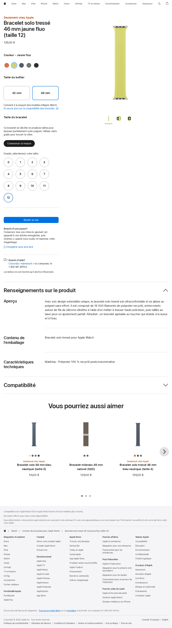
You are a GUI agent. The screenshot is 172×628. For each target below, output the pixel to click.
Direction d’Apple (143, 574)
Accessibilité (141, 541)
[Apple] (5, 530)
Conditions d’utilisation (64, 623)
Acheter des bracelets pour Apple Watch (41, 531)
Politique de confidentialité (16, 623)
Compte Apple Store (46, 546)
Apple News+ (43, 583)
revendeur (71, 610)
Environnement (142, 550)
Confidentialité (142, 554)
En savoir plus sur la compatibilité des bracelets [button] (29, 108)
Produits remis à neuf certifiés (83, 563)
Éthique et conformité (145, 587)
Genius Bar (75, 546)
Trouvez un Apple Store (49, 610)
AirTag (7, 576)
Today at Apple (76, 550)
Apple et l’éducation (111, 564)
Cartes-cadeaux (11, 584)
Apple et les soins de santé (114, 593)
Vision (6, 563)
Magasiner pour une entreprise (116, 546)
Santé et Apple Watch (112, 597)
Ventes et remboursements (90, 623)
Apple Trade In (76, 567)
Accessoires (9, 580)
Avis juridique (112, 623)
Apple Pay (8, 600)
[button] (159, 3)
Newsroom (140, 570)
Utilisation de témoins (41, 623)
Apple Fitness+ (43, 578)
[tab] (108, 119)
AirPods (7, 567)
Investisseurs (141, 583)
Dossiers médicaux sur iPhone (116, 602)
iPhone (7, 554)
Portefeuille (9, 595)
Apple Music (42, 570)
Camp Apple (75, 554)
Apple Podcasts (44, 587)
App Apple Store (77, 558)
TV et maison (10, 571)
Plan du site (126, 623)
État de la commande (79, 576)
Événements (141, 591)
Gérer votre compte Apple (49, 541)
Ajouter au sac (31, 220)
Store (6, 541)
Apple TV (41, 565)
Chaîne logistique (143, 558)
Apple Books (42, 591)
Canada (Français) (150, 620)
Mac (6, 546)
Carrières (139, 578)
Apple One (41, 561)
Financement (76, 571)
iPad (6, 550)
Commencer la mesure (19, 143)
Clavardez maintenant (21, 263)
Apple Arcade (43, 574)
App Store (41, 595)
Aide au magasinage (79, 580)
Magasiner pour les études (114, 575)
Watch (14, 531)
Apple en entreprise (111, 541)
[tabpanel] (120, 64)
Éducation (140, 546)
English (165, 620)
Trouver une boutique (80, 541)
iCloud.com (42, 550)
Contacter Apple (142, 595)
